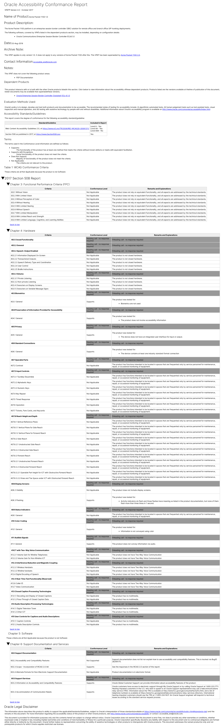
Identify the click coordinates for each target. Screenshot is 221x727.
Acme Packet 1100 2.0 (130, 55)
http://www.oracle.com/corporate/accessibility (129, 714)
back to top (15, 224)
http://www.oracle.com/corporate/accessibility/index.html (186, 109)
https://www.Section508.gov (48, 134)
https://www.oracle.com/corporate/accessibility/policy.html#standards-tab (175, 711)
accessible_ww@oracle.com (45, 62)
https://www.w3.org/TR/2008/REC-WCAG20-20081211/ (66, 128)
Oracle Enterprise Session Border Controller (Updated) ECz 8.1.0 (43, 95)
